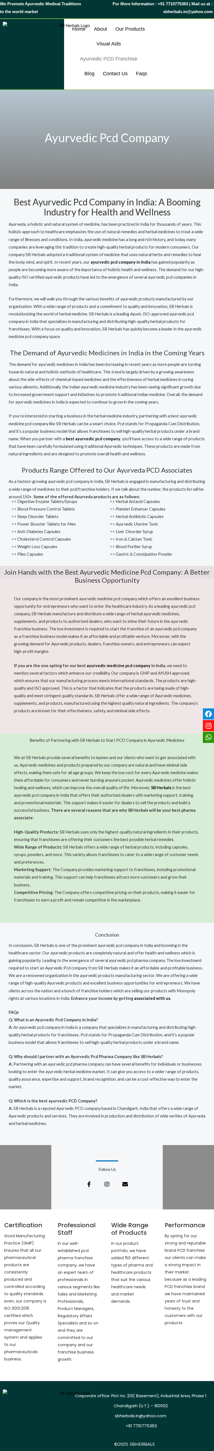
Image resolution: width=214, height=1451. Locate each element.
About (100, 29)
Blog (89, 73)
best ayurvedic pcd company (93, 438)
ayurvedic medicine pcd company (118, 665)
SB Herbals (161, 787)
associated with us (152, 998)
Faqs (141, 73)
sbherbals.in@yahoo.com (140, 1416)
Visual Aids (108, 44)
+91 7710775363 (141, 1426)
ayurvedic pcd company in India (120, 262)
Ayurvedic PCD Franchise (108, 59)
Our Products (130, 29)
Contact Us (115, 73)
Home (79, 29)
